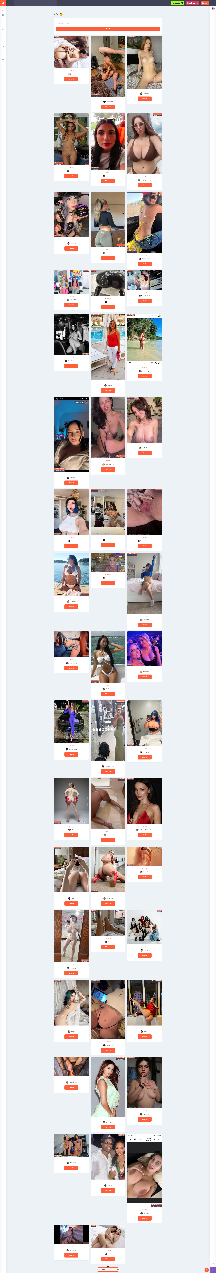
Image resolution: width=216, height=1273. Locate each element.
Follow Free (71, 79)
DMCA (103, 1269)
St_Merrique (73, 170)
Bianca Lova (73, 477)
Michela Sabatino (73, 749)
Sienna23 (146, 1031)
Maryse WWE (146, 671)
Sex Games (192, 3)
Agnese (110, 385)
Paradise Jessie (73, 1082)
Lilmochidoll (146, 1114)
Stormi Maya (146, 871)
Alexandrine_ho (146, 371)
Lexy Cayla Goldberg (146, 180)
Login (204, 3)
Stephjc (109, 302)
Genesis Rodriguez (109, 766)
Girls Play (146, 950)
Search (108, 29)
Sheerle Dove (110, 101)
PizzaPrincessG (109, 578)
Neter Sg (73, 1031)
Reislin (73, 898)
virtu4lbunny (146, 752)
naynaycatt (146, 619)
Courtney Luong (109, 688)
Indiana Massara (146, 258)
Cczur (109, 941)
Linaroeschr (146, 93)
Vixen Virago (73, 968)
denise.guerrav (109, 175)
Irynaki (109, 1253)
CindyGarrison (73, 1250)
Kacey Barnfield (146, 295)
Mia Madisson (109, 540)
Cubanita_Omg (73, 663)
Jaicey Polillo (110, 1045)
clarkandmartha (146, 448)
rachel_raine (110, 898)
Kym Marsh (73, 601)
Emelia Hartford (109, 1122)
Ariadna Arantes (110, 464)
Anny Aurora (73, 299)
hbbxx (73, 74)
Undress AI (178, 3)
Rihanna (110, 1185)
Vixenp (73, 541)
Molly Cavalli (73, 1162)
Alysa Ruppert (110, 253)
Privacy (113, 1269)
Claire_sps (146, 1213)
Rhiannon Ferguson (146, 540)
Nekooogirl (73, 243)
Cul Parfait (109, 835)
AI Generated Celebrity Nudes (146, 829)
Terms (108, 1269)
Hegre (73, 829)
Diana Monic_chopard (73, 361)
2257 (118, 1269)
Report (98, 1269)
